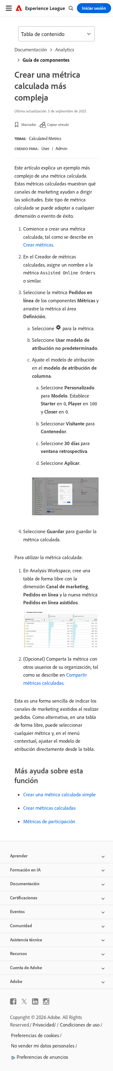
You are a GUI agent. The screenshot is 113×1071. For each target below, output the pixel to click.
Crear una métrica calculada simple (59, 794)
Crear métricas (38, 245)
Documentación (30, 49)
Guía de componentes (46, 60)
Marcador (28, 124)
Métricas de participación (49, 821)
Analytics (64, 49)
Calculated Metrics (45, 138)
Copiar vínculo (58, 124)
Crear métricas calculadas (49, 808)
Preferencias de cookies (35, 1035)
